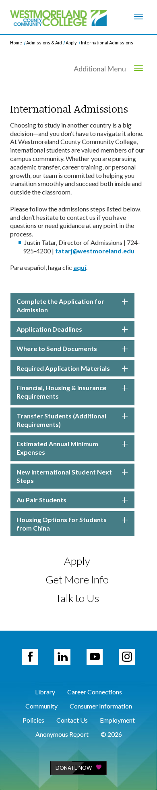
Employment (117, 720)
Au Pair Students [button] (41, 500)
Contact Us (72, 720)
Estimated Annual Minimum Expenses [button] (57, 448)
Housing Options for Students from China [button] (62, 524)
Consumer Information (101, 706)
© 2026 (111, 734)
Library (45, 692)
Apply (71, 42)
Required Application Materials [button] (63, 368)
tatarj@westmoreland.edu (94, 251)
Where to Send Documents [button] (57, 348)
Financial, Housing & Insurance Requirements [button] (61, 392)
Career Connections (94, 692)
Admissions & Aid (44, 42)
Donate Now (74, 768)
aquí (79, 267)
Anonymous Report (62, 734)
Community (41, 706)
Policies (33, 720)
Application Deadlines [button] (49, 329)
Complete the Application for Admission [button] (60, 305)
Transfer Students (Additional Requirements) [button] (61, 420)
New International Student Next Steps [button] (64, 476)
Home (16, 42)
